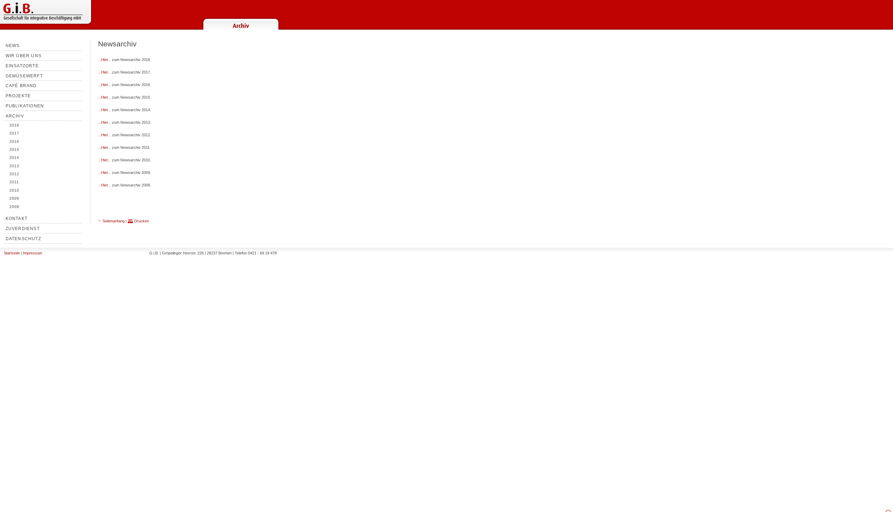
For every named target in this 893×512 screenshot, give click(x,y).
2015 (14, 149)
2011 (14, 182)
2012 (14, 174)
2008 (14, 207)
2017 (14, 133)
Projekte (18, 95)
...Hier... (104, 60)
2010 (14, 190)
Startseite (12, 253)
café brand (21, 85)
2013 (14, 166)
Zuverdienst (23, 228)
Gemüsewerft (24, 76)
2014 (14, 157)
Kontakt (17, 218)
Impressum (32, 253)
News (13, 45)
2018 (14, 125)
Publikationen (25, 106)
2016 (14, 141)
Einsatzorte (22, 65)
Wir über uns (24, 55)
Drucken (141, 221)
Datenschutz (23, 238)
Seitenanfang (114, 221)
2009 (14, 198)
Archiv (15, 116)
